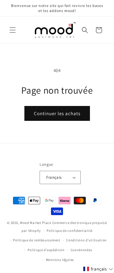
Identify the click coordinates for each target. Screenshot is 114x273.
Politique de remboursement (36, 240)
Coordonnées (81, 250)
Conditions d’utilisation (86, 240)
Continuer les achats (57, 113)
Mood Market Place (35, 222)
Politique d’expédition (46, 250)
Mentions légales (60, 259)
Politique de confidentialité (69, 230)
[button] (13, 30)
